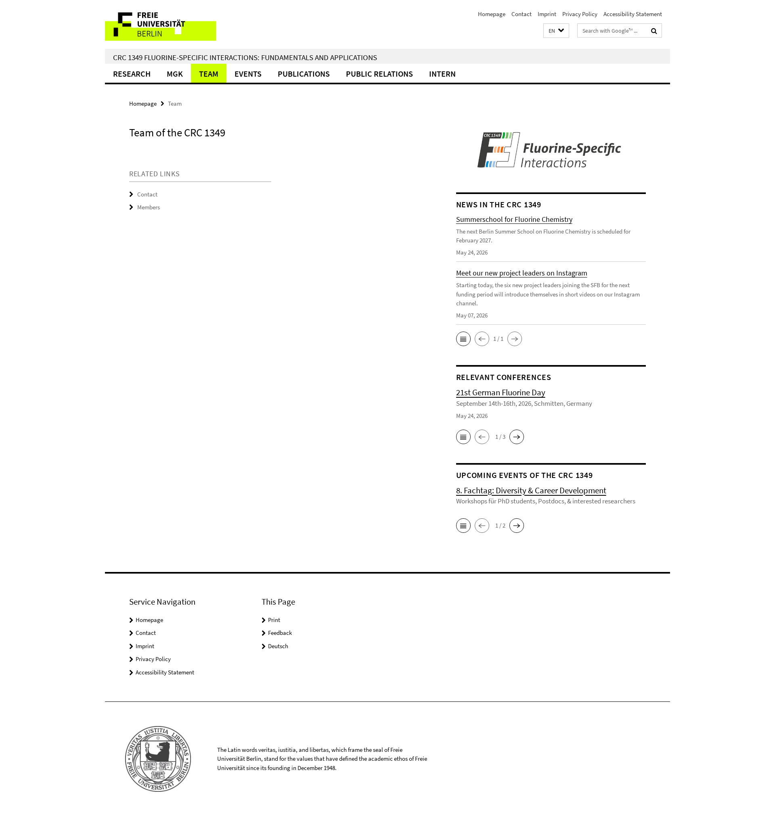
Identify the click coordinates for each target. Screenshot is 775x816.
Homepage (491, 14)
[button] (556, 30)
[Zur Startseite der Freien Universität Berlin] (172, 24)
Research (132, 74)
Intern (442, 74)
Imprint (547, 14)
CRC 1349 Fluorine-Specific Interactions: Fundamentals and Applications (245, 57)
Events (248, 74)
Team (208, 74)
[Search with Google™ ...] (654, 30)
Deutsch (278, 646)
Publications (304, 74)
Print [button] (274, 620)
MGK (175, 74)
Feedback (280, 633)
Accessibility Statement (632, 14)
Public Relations (379, 74)
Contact (521, 14)
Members (148, 207)
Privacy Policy (579, 14)
